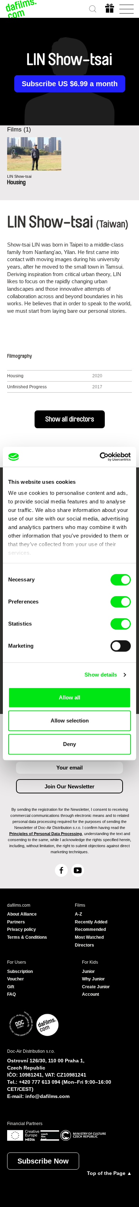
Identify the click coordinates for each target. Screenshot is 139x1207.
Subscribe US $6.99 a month (70, 84)
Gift (10, 986)
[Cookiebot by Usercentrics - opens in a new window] (100, 456)
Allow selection (70, 721)
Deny (69, 744)
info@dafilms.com (47, 1096)
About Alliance (22, 914)
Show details (100, 675)
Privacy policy (21, 929)
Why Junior (93, 979)
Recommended (90, 929)
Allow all (69, 697)
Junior (88, 971)
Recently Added (91, 922)
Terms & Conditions (27, 937)
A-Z (78, 914)
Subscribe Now (43, 1161)
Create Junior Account (96, 990)
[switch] (120, 601)
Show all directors (69, 419)
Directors (84, 945)
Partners (16, 922)
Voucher (15, 979)
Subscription (20, 971)
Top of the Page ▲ (109, 1173)
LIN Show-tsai (19, 176)
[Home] (21, 9)
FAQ (11, 994)
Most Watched (89, 937)
